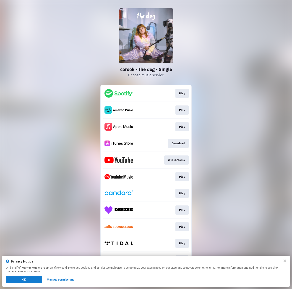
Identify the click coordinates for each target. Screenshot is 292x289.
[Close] (285, 260)
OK (24, 279)
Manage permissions (60, 279)
